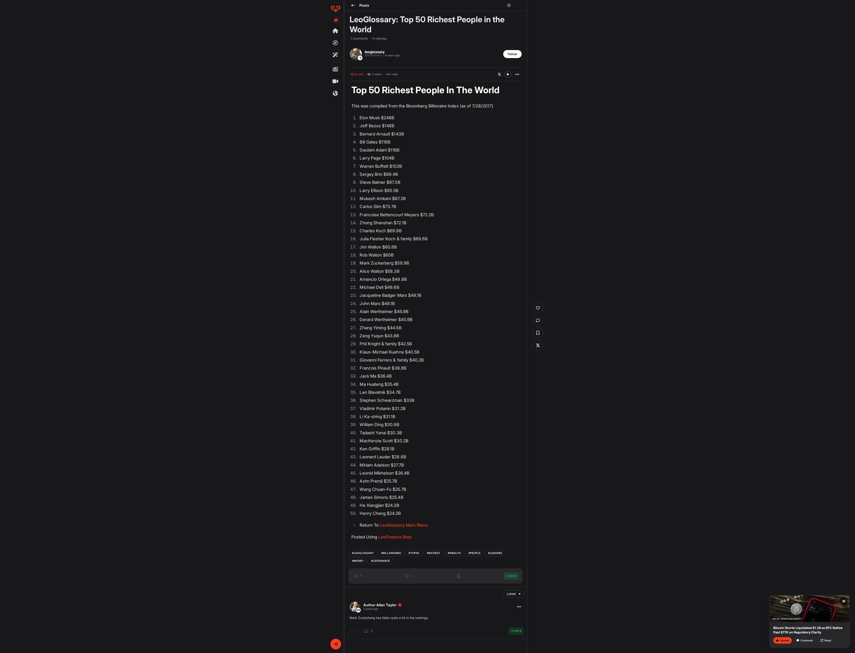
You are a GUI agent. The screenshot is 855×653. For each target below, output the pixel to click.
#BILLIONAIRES (391, 553)
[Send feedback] (336, 20)
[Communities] (335, 93)
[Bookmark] (458, 576)
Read (827, 640)
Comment (806, 640)
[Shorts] (335, 81)
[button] (335, 644)
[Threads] (335, 31)
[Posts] (335, 69)
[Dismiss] (844, 601)
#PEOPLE (474, 553)
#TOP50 (414, 553)
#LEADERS (495, 553)
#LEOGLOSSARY (363, 553)
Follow (512, 54)
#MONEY (358, 560)
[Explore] (335, 43)
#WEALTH (454, 553)
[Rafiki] (335, 55)
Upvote (784, 640)
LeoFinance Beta (395, 537)
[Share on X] (499, 74)
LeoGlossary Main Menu (404, 525)
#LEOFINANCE (380, 560)
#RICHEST (433, 553)
